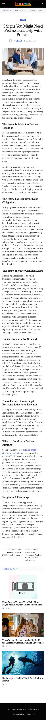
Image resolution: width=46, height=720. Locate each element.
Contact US (31, 714)
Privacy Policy (18, 714)
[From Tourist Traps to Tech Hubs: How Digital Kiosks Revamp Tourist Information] (23, 587)
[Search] (42, 4)
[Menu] (3, 4)
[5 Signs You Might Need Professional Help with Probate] (23, 61)
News (23, 20)
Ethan (19, 41)
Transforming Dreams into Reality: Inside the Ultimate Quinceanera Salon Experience (23, 641)
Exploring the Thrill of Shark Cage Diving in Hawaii (23, 679)
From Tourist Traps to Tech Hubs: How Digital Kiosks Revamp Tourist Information (22, 603)
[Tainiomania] (23, 4)
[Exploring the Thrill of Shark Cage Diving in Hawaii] (23, 663)
